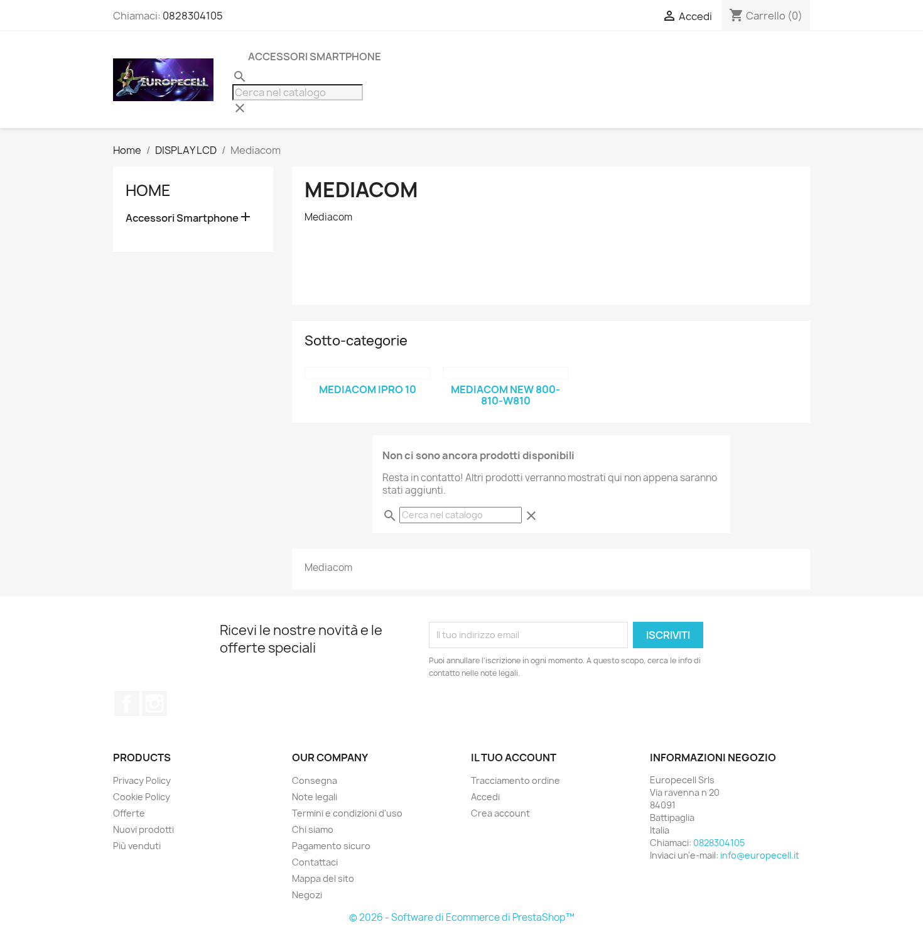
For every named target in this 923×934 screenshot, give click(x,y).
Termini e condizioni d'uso (347, 813)
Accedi (485, 797)
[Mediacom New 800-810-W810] (505, 373)
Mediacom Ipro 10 (367, 389)
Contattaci (315, 862)
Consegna (314, 780)
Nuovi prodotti (143, 829)
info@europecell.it (759, 855)
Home (148, 190)
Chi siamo (312, 829)
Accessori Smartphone (314, 56)
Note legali (314, 797)
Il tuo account (513, 757)
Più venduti (137, 846)
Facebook (126, 703)
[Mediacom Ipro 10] (367, 373)
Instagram (154, 703)
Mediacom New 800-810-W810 (505, 395)
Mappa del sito (323, 878)
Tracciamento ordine (515, 780)
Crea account (500, 813)
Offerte (129, 813)
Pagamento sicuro (331, 846)
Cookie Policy (141, 797)
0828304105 (193, 16)
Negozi (307, 895)
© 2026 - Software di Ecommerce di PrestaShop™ (462, 917)
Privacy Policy (142, 780)
